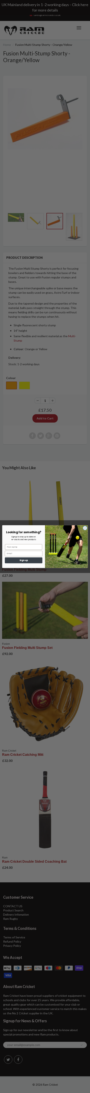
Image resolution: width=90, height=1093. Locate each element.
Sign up (23, 560)
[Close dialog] (85, 528)
